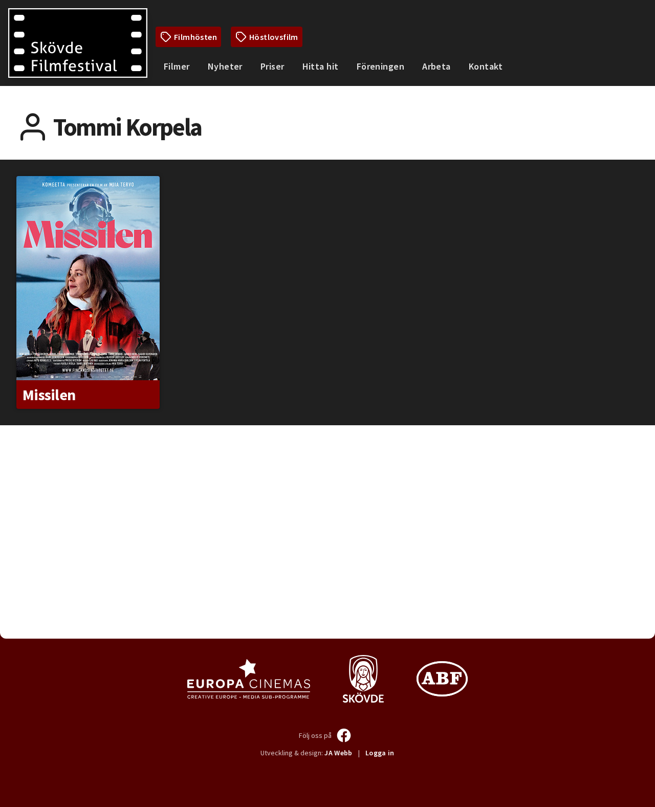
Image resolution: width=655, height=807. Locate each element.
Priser (272, 66)
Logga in (380, 752)
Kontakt (486, 66)
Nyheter (225, 66)
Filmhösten (195, 37)
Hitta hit (320, 66)
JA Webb (338, 752)
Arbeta (436, 66)
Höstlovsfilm (273, 37)
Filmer (177, 66)
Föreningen (381, 66)
